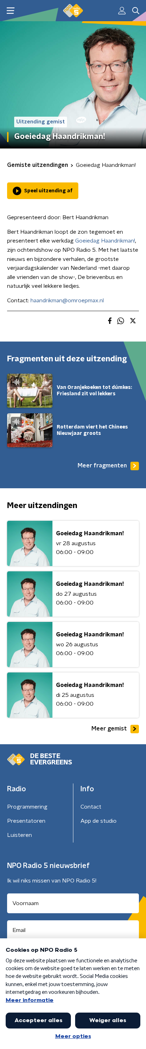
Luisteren (19, 835)
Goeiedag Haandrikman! (105, 241)
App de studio (98, 821)
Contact (90, 807)
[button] (10, 10)
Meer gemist (109, 729)
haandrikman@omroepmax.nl (67, 300)
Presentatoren (26, 821)
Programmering (27, 807)
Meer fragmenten (102, 465)
